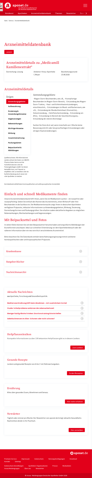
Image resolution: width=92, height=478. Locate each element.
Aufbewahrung (14, 106)
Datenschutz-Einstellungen (13, 466)
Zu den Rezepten (76, 373)
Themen (58, 13)
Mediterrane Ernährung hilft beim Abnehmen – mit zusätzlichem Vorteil (37, 303)
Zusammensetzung (16, 138)
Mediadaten (67, 466)
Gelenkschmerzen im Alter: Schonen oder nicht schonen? (31, 318)
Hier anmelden (77, 430)
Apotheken (22, 13)
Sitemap (18, 461)
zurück (9, 52)
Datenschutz (39, 459)
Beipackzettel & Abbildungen (14, 148)
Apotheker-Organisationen (38, 466)
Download (73, 459)
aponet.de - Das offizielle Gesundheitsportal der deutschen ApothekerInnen (21, 6)
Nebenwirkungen (15, 123)
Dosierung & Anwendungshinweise (17, 112)
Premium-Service (10, 459)
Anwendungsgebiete (16, 101)
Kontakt (7, 461)
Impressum (26, 459)
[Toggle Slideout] (85, 5)
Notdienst (9, 13)
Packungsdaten (14, 142)
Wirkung (11, 133)
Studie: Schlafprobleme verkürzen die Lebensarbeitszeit (30, 308)
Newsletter (71, 13)
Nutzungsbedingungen (57, 459)
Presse (55, 466)
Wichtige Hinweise (15, 128)
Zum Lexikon (77, 347)
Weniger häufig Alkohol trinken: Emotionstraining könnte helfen (34, 313)
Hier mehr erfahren (75, 401)
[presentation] (86, 13)
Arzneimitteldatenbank (41, 13)
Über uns (27, 468)
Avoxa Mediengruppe (12, 468)
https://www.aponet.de (79, 453)
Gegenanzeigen (14, 118)
